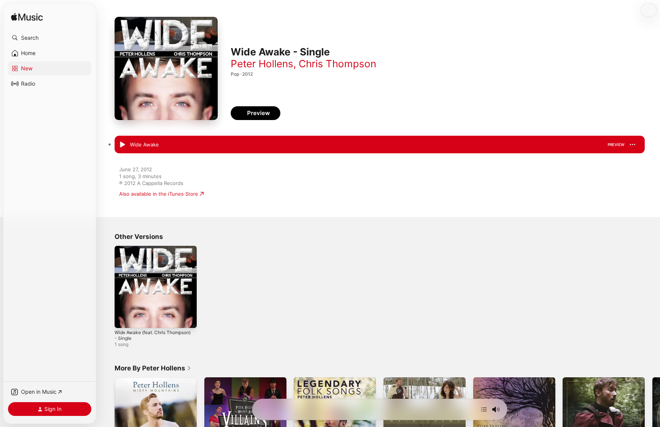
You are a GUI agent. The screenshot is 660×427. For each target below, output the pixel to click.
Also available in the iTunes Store (158, 194)
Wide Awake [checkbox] (144, 144)
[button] (49, 37)
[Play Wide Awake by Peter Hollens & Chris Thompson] (122, 144)
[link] (153, 368)
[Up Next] (484, 409)
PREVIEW (616, 144)
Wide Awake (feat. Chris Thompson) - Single (143, 252)
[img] (27, 17)
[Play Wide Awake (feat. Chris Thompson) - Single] (124, 318)
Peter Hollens (262, 64)
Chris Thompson (337, 64)
